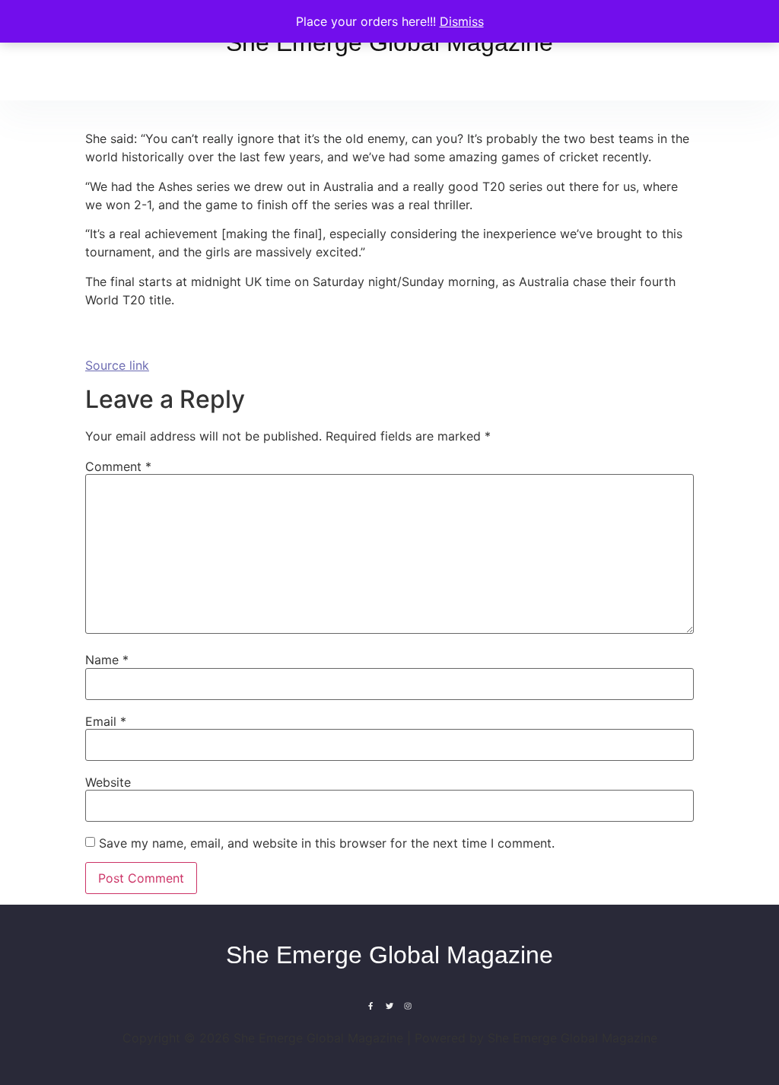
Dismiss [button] (462, 21)
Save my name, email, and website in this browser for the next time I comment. (327, 843)
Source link (117, 365)
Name (107, 660)
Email (105, 721)
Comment (118, 466)
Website (108, 782)
